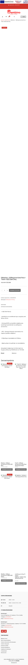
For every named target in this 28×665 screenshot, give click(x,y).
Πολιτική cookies (4, 645)
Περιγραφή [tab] (3, 304)
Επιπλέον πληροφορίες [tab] (6, 306)
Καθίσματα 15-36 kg (10, 299)
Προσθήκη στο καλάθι (15, 290)
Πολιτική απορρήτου (5, 647)
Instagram (5, 631)
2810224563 (8, 625)
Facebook (2, 631)
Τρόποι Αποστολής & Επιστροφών (8, 642)
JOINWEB (17, 660)
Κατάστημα (7, 20)
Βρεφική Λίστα (4, 638)
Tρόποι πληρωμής (5, 643)
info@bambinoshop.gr (8, 618)
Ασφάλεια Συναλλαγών (6, 649)
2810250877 (17, 5)
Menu (23, 16)
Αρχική (2, 20)
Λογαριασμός (4, 650)
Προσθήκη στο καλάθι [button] (7, 469)
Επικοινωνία (3, 652)
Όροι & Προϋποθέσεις (6, 640)
